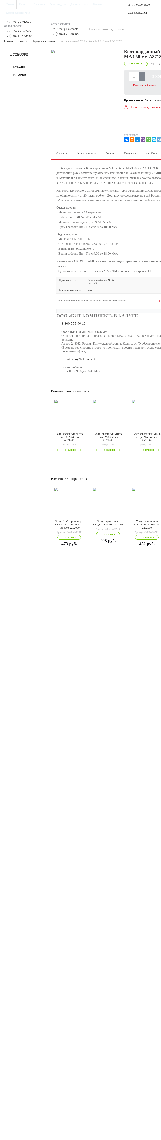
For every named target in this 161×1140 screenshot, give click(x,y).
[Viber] (143, 139)
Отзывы (110, 153)
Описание (62, 153)
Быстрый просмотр (71, 427)
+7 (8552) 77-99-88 (19, 36)
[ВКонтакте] (126, 139)
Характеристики (87, 153)
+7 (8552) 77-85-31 (65, 29)
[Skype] (154, 139)
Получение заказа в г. (141, 153)
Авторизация (19, 54)
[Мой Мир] (137, 139)
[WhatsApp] (148, 139)
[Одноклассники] (132, 139)
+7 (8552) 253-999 (18, 22)
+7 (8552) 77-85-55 (19, 31)
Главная (8, 41)
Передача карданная (43, 41)
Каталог (22, 41)
